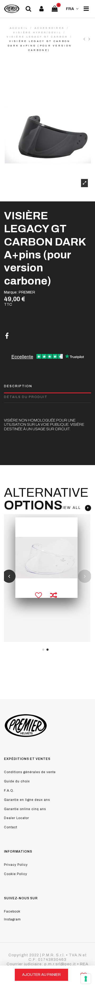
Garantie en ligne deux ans (27, 800)
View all (72, 508)
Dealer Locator (16, 818)
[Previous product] (85, 39)
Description (18, 386)
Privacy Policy (16, 865)
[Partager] (7, 336)
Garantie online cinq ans (25, 809)
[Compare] (53, 595)
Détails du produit (26, 397)
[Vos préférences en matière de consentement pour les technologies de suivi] (86, 979)
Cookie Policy (15, 874)
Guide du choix (17, 781)
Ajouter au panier (41, 974)
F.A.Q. (9, 790)
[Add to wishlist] (38, 595)
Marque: (11, 292)
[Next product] (89, 39)
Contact (10, 827)
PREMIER (27, 292)
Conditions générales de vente (30, 772)
